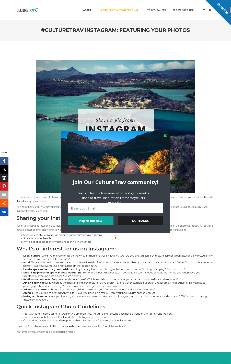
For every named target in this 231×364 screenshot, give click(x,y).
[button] (115, 182)
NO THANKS (140, 221)
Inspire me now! (90, 220)
